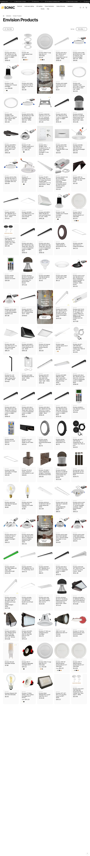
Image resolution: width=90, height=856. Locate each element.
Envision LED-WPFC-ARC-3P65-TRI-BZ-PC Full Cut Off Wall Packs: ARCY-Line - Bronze (10, 147)
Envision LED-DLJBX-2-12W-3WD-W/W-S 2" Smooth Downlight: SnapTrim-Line (11, 311)
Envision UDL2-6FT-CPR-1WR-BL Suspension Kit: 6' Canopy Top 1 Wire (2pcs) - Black (10, 241)
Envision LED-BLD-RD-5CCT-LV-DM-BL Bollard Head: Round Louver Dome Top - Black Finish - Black (78, 117)
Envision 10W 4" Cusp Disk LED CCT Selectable (45, 663)
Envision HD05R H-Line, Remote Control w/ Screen (78, 409)
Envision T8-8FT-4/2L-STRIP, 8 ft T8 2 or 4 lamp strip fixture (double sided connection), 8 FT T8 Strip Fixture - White (45, 180)
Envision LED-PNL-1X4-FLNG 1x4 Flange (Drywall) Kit (11, 472)
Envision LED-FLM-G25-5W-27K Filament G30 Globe (11, 504)
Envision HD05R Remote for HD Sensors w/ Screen (10, 277)
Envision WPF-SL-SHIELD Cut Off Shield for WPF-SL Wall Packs (79, 179)
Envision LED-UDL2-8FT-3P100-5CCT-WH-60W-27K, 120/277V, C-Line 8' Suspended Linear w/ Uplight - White (61, 795)
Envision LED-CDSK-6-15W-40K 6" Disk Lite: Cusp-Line (61, 277)
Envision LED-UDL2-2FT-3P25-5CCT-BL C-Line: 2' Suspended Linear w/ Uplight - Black (62, 569)
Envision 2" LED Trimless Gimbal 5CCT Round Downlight (28, 146)
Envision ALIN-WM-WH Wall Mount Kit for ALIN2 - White (28, 376)
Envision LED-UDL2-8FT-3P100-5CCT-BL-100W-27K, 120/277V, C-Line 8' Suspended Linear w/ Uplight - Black (11, 411)
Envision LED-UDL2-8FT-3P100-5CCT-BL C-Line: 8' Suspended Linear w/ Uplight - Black (11, 55)
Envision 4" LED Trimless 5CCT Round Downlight (62, 214)
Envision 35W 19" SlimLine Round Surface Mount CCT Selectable (61, 664)
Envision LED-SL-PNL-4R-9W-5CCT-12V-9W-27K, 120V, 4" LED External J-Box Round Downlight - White (79, 728)
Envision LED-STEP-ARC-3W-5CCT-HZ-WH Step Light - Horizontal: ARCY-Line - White (62, 147)
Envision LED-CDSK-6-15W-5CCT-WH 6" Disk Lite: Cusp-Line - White (27, 85)
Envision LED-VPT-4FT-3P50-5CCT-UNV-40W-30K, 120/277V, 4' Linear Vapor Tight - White (44, 378)
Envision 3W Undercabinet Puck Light (27, 54)
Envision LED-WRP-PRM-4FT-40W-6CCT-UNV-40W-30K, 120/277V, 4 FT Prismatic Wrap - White (61, 763)
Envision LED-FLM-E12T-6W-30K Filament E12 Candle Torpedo (27, 504)
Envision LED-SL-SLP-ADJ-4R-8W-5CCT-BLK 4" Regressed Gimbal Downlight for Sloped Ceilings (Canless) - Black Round (79, 280)
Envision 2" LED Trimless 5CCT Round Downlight (11, 85)
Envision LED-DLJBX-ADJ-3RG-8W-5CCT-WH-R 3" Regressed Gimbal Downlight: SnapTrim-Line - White (28, 538)
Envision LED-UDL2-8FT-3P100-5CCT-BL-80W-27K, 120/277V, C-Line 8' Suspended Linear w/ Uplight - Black (79, 378)
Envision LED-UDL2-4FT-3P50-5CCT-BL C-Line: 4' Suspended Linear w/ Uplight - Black (62, 117)
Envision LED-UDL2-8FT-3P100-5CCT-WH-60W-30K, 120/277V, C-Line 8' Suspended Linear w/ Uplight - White (78, 795)
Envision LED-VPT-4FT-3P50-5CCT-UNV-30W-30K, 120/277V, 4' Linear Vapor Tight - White (27, 762)
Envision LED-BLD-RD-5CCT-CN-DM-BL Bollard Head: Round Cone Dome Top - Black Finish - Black (62, 600)
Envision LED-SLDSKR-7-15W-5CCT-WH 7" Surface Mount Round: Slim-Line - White (79, 86)
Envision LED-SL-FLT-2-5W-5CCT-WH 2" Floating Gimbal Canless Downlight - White (11, 537)
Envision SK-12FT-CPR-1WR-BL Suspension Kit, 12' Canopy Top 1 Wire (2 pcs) (79, 442)
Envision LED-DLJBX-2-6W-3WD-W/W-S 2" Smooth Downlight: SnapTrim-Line (79, 537)
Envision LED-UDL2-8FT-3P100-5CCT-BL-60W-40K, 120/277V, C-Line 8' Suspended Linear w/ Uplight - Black (79, 763)
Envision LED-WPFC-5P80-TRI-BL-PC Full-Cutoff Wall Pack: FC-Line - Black (28, 346)
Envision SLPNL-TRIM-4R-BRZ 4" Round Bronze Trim (61, 245)
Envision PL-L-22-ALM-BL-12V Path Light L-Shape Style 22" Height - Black (10, 377)
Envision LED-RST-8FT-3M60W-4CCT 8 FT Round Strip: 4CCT (28, 568)
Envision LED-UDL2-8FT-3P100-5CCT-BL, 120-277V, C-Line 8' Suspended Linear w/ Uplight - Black (45, 410)
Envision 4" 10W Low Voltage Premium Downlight (44, 632)
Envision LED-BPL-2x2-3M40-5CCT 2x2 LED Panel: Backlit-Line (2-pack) (28, 214)
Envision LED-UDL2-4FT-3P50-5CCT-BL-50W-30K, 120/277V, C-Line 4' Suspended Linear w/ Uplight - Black (62, 411)
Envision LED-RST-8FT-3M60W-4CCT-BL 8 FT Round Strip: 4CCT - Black (27, 311)
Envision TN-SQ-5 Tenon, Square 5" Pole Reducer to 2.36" (28, 472)
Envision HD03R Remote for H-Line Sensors (10, 441)
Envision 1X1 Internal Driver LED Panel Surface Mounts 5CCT (44, 346)
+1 (28, 59)
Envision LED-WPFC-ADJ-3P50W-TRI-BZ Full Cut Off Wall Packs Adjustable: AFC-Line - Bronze (10, 634)
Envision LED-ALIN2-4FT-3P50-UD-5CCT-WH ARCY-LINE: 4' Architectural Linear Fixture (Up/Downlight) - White (11, 602)
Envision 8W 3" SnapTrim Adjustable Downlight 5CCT (27, 663)
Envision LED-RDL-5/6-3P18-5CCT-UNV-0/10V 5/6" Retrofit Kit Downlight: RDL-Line (79, 147)
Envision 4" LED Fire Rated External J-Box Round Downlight (78, 632)
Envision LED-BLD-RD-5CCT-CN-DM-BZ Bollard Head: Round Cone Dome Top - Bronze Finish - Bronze (28, 279)
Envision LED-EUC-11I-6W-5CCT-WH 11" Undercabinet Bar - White (45, 504)
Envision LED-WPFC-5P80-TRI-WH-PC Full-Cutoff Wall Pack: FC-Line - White (45, 214)
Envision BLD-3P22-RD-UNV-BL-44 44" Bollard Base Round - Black (78, 472)
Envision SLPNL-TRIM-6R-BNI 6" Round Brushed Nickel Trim (45, 442)
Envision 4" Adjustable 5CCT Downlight (26, 178)
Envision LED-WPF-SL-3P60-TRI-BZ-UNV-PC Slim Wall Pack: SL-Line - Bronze (27, 634)
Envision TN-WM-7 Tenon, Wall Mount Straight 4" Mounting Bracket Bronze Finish (45, 472)
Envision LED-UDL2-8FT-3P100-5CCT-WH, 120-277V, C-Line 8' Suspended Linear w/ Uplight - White (28, 826)
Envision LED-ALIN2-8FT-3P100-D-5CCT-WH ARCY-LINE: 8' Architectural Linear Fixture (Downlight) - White (62, 313)
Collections (8, 15)
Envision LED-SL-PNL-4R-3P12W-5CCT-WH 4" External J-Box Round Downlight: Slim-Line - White (28, 117)
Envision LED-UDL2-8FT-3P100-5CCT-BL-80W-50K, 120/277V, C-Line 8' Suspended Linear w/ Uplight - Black (45, 795)
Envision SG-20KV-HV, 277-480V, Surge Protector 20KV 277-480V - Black (28, 727)
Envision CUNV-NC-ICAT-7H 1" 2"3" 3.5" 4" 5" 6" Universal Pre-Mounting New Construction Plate (44, 117)
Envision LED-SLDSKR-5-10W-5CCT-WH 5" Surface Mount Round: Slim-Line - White (11, 117)
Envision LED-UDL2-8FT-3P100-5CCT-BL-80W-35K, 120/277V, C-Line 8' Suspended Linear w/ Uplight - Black (11, 795)
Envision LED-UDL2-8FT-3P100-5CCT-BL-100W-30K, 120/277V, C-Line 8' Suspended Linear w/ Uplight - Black (28, 411)
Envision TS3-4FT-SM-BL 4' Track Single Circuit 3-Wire (27, 441)
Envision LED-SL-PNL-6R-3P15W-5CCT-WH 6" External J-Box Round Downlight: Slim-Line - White (79, 55)
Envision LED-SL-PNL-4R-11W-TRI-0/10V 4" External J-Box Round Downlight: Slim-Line (11, 179)
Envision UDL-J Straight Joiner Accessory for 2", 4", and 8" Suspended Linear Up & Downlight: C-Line (44, 148)
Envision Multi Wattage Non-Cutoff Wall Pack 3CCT (44, 695)
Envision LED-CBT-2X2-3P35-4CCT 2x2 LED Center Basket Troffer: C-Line (11, 346)
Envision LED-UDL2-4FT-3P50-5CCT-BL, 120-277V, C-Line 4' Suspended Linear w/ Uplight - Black (61, 826)
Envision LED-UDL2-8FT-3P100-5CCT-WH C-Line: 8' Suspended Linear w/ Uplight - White (61, 55)
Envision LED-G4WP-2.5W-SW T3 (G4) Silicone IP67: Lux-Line (61, 85)
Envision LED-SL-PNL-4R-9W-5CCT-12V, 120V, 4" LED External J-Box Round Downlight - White (11, 762)
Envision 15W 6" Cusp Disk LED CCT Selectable (45, 54)
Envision (7, 51)
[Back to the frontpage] (3, 15)
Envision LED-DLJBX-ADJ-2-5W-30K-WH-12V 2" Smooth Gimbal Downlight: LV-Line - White (62, 537)
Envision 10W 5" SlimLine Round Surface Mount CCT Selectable (78, 214)
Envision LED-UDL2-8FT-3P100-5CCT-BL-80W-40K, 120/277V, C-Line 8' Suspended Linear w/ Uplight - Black (28, 795)
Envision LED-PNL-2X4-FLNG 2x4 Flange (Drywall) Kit (78, 245)
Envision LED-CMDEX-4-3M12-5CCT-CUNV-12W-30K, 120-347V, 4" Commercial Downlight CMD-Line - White (62, 728)
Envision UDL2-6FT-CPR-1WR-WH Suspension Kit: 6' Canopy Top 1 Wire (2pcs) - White (78, 691)
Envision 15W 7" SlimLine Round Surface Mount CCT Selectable (78, 664)
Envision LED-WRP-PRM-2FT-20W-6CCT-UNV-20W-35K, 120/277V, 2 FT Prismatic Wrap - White (61, 378)
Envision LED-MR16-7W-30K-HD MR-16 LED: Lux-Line (44, 277)
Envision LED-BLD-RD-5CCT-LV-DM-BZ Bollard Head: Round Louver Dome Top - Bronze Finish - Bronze (61, 474)
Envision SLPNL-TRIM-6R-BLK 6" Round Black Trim (60, 441)
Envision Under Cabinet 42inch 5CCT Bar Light (62, 346)
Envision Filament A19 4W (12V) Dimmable (11, 694)
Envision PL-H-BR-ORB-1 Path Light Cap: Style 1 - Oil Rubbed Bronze (11, 727)
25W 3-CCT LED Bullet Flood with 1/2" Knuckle (61, 632)
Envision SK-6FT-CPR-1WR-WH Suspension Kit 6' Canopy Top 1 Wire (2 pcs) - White (79, 347)
